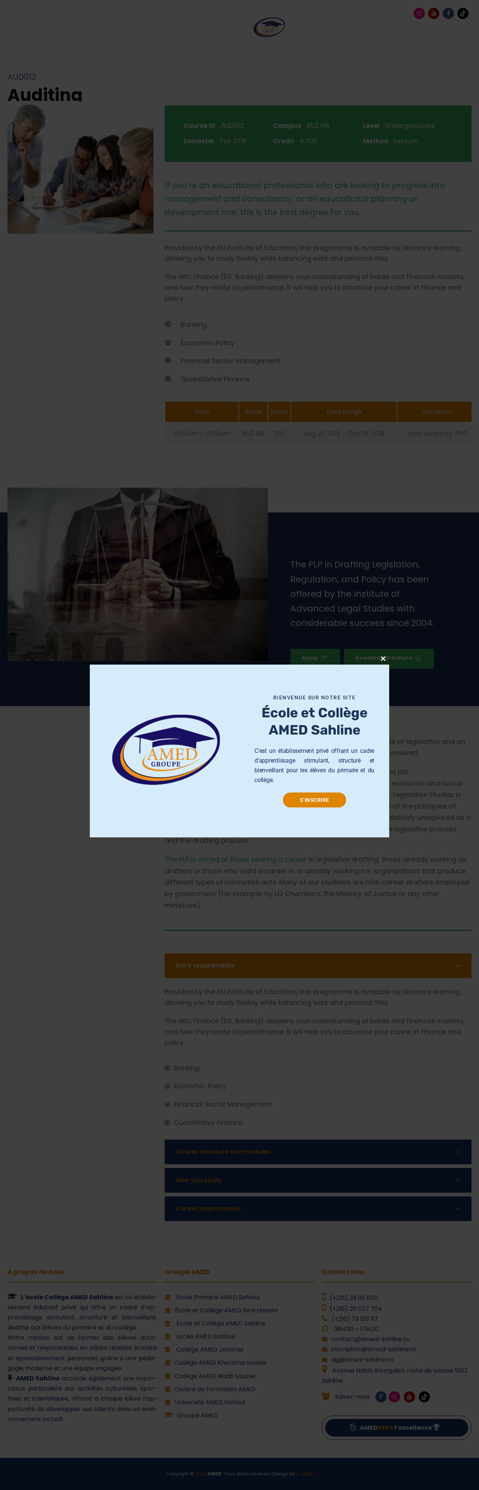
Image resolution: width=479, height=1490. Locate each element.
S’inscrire (314, 800)
